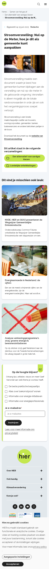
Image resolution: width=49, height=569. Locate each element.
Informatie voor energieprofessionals (26, 401)
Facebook (15, 506)
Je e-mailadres (13, 408)
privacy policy (40, 547)
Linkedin (21, 506)
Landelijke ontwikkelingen (23, 166)
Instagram (33, 506)
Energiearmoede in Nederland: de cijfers (22, 281)
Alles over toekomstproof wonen (25, 391)
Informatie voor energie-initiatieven (25, 396)
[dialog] (24, 543)
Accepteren (12, 564)
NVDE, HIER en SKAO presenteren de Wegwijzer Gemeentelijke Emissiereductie (23, 222)
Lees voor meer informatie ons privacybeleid (19, 431)
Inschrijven (13, 423)
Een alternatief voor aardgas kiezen (26, 158)
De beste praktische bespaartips (24, 386)
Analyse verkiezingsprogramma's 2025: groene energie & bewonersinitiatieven (22, 341)
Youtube (27, 506)
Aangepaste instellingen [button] (17, 557)
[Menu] (45, 4)
